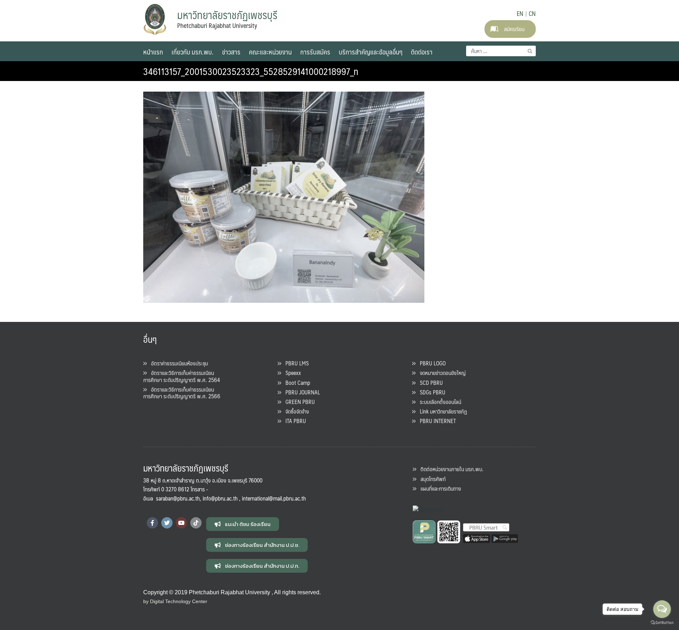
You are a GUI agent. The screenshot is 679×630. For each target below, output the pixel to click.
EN (520, 13)
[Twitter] (167, 522)
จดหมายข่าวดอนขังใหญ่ (441, 372)
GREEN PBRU (298, 401)
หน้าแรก (153, 51)
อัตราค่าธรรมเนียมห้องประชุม (177, 363)
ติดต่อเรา (422, 51)
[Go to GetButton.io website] (662, 622)
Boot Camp (295, 382)
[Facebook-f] (152, 522)
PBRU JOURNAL (300, 392)
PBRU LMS (295, 363)
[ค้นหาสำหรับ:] (501, 51)
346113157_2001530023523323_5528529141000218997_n (250, 71)
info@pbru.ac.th (220, 498)
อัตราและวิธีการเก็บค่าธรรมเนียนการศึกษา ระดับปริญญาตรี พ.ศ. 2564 (181, 376)
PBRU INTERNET (436, 421)
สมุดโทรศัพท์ (431, 479)
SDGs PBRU (430, 392)
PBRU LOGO (431, 363)
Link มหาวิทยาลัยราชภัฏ (441, 411)
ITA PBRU (293, 421)
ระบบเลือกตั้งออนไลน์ (438, 401)
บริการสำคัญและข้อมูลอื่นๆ (370, 51)
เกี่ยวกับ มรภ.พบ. (193, 51)
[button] (242, 524)
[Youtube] (181, 522)
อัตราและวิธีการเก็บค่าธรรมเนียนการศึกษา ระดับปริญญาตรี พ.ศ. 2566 (181, 393)
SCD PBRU (429, 382)
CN (532, 13)
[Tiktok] (196, 522)
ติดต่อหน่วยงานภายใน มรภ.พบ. (449, 469)
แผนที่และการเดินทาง (438, 488)
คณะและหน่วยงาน (270, 51)
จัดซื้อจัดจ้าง (295, 411)
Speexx (291, 372)
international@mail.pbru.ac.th (274, 498)
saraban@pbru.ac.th (178, 498)
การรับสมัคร (315, 51)
